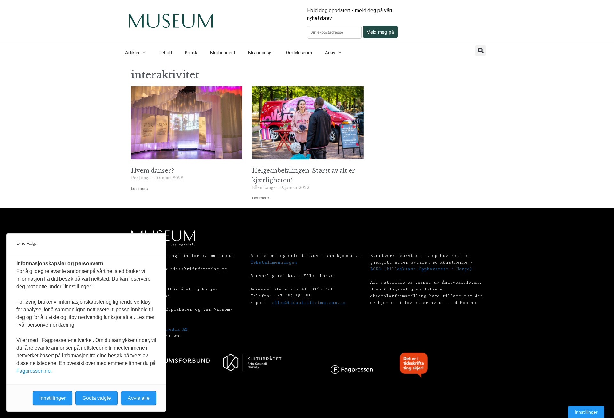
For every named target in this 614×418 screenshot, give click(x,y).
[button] (480, 50)
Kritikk (191, 52)
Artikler (132, 52)
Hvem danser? (152, 170)
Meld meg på (380, 32)
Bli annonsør (260, 52)
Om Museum (299, 52)
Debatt (165, 52)
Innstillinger (586, 411)
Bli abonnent (222, 52)
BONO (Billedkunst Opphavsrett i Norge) (421, 269)
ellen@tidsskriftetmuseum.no (308, 302)
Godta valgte (96, 398)
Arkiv (330, 52)
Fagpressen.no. (34, 371)
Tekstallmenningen (273, 262)
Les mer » (139, 188)
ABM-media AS (172, 329)
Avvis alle (139, 398)
